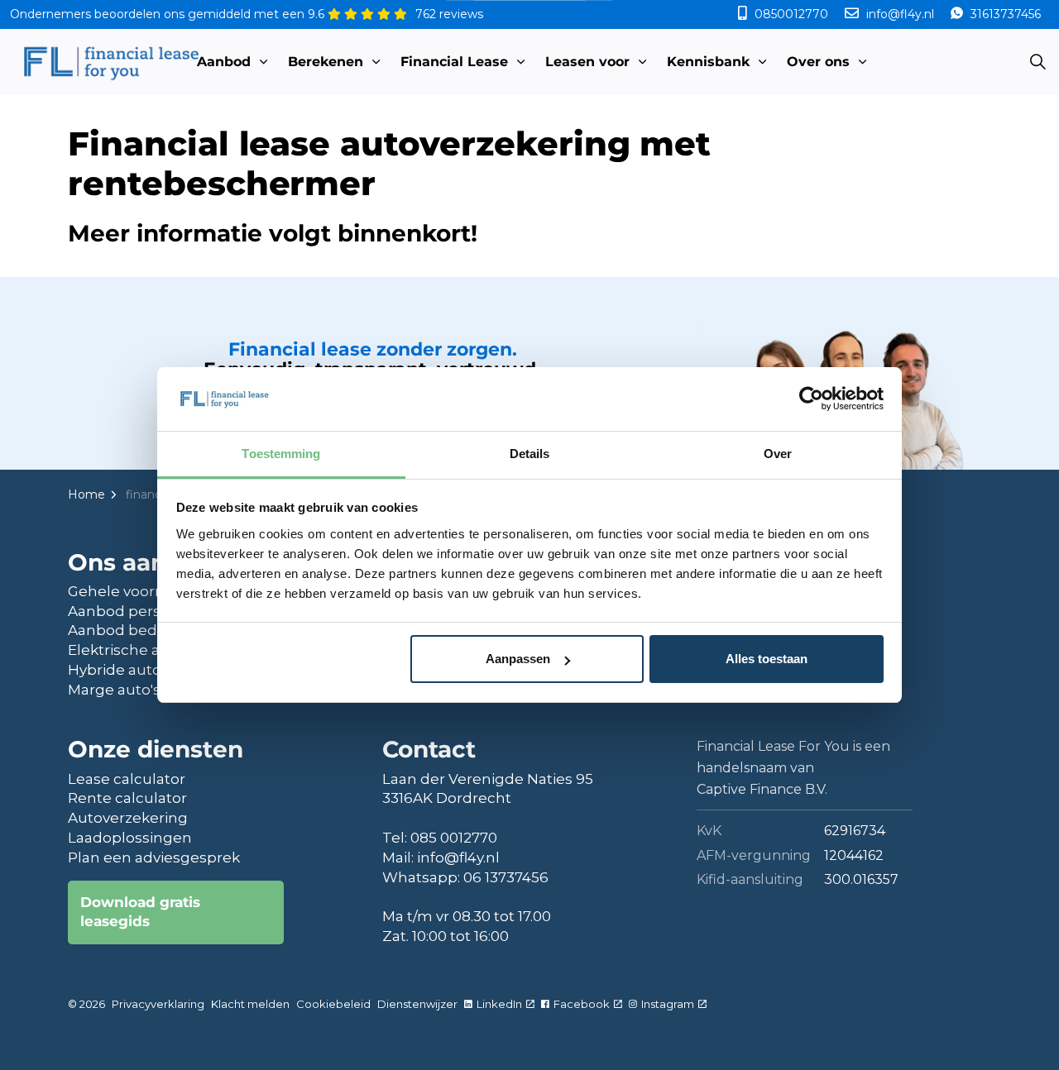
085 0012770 (453, 837)
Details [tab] (530, 454)
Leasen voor (587, 61)
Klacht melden (250, 1003)
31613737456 (1004, 14)
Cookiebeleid (333, 1003)
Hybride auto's (119, 670)
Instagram (667, 1003)
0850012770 (791, 14)
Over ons (818, 61)
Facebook (581, 1003)
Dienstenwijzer (417, 1003)
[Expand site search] (1037, 62)
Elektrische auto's (131, 650)
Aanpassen (518, 659)
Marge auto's (114, 689)
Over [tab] (778, 454)
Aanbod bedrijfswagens (153, 630)
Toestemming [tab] (281, 454)
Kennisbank (708, 61)
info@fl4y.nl (900, 14)
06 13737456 (506, 877)
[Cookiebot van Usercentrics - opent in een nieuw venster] (811, 398)
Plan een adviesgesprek (154, 857)
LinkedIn (499, 1003)
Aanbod (224, 61)
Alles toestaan (766, 659)
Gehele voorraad (127, 591)
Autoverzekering (128, 818)
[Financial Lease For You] (110, 62)
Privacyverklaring (158, 1003)
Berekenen (325, 61)
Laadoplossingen (130, 837)
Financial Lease (454, 61)
